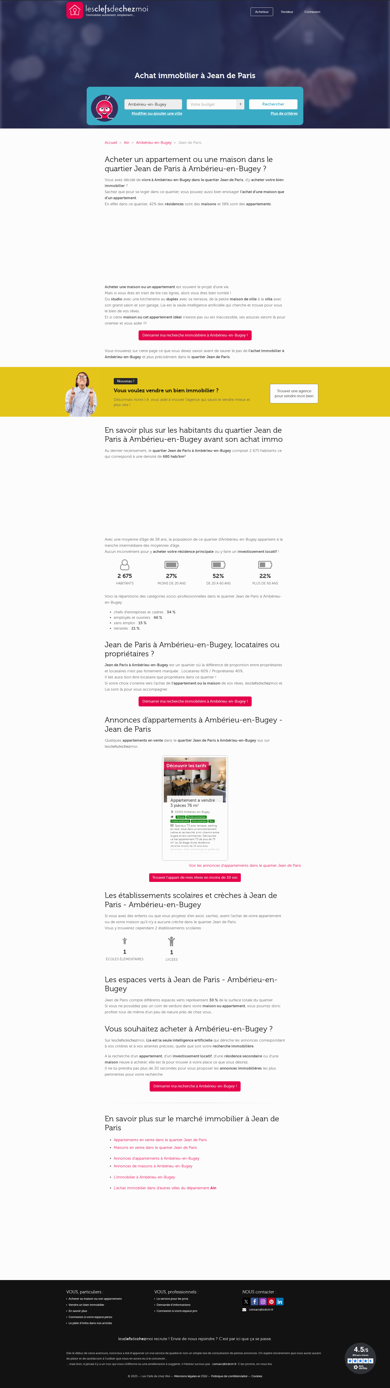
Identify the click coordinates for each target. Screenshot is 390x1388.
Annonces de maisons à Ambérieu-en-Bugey (153, 1166)
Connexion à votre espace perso (90, 1317)
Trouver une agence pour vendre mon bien (294, 393)
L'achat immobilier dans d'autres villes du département (165, 1188)
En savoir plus (78, 1311)
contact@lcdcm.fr (261, 1309)
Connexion (312, 12)
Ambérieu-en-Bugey (154, 142)
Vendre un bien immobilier (86, 1304)
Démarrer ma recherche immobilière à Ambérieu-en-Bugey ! (195, 335)
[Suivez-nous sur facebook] (254, 1301)
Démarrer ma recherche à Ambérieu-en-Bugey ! (195, 1086)
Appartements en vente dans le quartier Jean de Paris (160, 1140)
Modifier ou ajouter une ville (157, 113)
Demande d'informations (173, 1304)
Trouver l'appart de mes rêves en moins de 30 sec (195, 877)
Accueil (111, 142)
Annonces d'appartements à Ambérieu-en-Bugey (156, 1158)
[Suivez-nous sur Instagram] (263, 1301)
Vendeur (287, 12)
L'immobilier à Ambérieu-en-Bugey (144, 1177)
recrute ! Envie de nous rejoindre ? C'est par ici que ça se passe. (195, 1339)
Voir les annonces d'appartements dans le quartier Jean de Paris (245, 865)
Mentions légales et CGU (190, 1376)
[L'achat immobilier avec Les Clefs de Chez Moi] (107, 10)
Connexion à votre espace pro (177, 1311)
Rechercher (273, 104)
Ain (126, 142)
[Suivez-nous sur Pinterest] (271, 1301)
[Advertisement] (195, 245)
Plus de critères (284, 113)
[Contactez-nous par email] (244, 1309)
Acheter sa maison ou (95, 1298)
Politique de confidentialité (229, 1376)
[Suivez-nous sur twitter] (246, 1301)
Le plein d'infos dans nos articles (90, 1323)
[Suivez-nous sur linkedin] (279, 1301)
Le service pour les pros (172, 1298)
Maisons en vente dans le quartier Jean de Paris (155, 1147)
